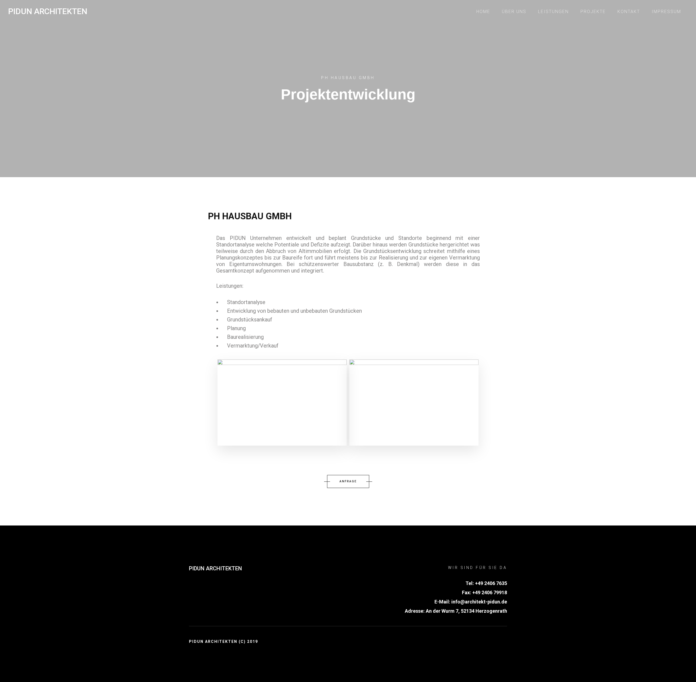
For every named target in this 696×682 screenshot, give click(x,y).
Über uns (514, 11)
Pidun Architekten (47, 11)
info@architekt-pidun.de (478, 602)
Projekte (593, 11)
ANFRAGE (348, 481)
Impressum (666, 11)
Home (483, 11)
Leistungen (553, 11)
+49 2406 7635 (491, 583)
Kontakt (628, 11)
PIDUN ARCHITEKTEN (215, 568)
